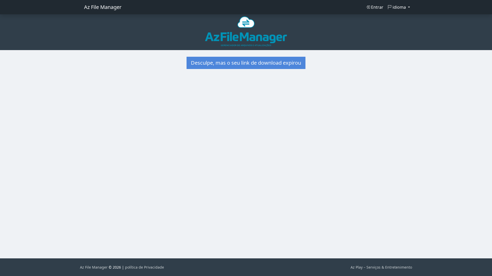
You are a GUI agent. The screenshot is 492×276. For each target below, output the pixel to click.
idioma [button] (399, 7)
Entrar (376, 7)
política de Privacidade (144, 267)
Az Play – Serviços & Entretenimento (381, 267)
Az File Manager (102, 7)
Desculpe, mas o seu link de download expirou (246, 62)
